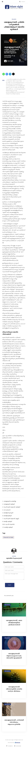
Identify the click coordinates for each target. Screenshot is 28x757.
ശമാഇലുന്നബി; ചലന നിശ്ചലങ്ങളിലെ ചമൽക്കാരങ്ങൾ (14, 623)
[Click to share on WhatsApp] (3, 74)
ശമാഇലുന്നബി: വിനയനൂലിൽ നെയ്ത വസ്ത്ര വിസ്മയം (14, 689)
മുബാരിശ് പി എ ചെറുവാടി (14, 558)
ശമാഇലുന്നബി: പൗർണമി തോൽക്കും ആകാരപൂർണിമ (14, 722)
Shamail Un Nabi (8, 537)
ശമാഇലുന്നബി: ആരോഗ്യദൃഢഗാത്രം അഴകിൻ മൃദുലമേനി (14, 656)
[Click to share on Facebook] (7, 74)
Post (9, 585)
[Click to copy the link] (13, 74)
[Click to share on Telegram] (10, 74)
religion (14, 19)
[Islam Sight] (14, 7)
